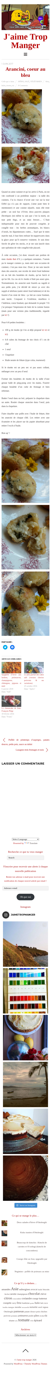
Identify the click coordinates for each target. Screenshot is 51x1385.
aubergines (24, 1289)
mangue (11, 1307)
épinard (38, 1320)
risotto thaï (11, 259)
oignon (45, 1307)
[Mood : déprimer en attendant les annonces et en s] (25, 1037)
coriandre (27, 1298)
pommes (14, 1316)
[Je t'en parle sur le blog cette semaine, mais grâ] (25, 944)
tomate (24, 1320)
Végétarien (36, 81)
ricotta (42, 1316)
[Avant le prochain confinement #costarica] (25, 1084)
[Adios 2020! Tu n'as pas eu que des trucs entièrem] (25, 1131)
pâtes (36, 1315)
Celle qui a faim (8, 81)
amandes (6, 1289)
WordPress (18, 1364)
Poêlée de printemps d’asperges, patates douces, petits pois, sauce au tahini (25, 742)
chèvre (43, 1294)
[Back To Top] (25, 1350)
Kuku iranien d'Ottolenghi (31, 1232)
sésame (11, 1320)
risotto (8, 85)
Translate (34, 843)
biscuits (46, 1289)
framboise (26, 1303)
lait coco (44, 1303)
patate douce (30, 1311)
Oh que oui (25, 897)
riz (13, 85)
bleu (47, 81)
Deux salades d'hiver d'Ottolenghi (32, 1222)
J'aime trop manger (24, 1360)
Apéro (21, 81)
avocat (34, 1289)
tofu (16, 1321)
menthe (18, 1307)
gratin (32, 1303)
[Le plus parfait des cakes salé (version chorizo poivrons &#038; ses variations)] (34, 667)
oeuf (40, 1307)
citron (8, 1298)
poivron (7, 1315)
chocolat (34, 1293)
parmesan (19, 1311)
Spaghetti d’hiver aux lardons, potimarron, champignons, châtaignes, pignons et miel (11, 680)
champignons (22, 1294)
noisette (34, 1307)
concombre (17, 1299)
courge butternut (39, 1298)
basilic (40, 1290)
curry (14, 1303)
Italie (4, 85)
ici (6, 315)
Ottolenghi (8, 1311)
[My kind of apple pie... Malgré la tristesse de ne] (25, 1178)
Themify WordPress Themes (35, 1364)
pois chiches (41, 1311)
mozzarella (25, 1307)
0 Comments (23, 85)
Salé (27, 81)
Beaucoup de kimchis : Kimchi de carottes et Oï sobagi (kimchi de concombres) (32, 1246)
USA (31, 1321)
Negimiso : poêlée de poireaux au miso (32, 1271)
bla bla (7, 1294)
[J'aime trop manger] (25, 28)
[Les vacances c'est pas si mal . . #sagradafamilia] (25, 990)
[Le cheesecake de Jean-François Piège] (11, 701)
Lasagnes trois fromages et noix (30, 750)
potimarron (23, 1315)
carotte (12, 1293)
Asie (15, 1289)
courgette (7, 1303)
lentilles (5, 1307)
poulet (30, 1316)
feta (19, 1302)
